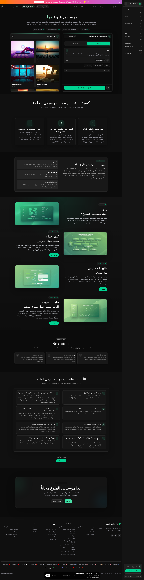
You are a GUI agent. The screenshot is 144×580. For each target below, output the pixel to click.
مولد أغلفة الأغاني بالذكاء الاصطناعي (69, 530)
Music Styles (52, 532)
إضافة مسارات (71, 538)
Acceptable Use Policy (12, 534)
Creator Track (88, 65)
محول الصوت (72, 556)
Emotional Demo (98, 65)
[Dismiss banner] (120, 2)
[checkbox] (104, 60)
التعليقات (54, 537)
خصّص (104, 289)
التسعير (108, 7)
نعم (48, 575)
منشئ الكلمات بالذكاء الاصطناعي (78, 7)
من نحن (35, 527)
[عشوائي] (107, 60)
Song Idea (107, 65)
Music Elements (52, 534)
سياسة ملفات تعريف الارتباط (11, 527)
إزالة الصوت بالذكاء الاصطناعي (67, 545)
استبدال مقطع (71, 536)
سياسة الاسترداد (14, 537)
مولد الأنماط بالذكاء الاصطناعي (95, 7)
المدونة (54, 527)
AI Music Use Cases (51, 529)
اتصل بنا (35, 532)
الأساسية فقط (54, 575)
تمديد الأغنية (72, 533)
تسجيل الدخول (132, 571)
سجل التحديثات (52, 539)
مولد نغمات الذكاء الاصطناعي (68, 554)
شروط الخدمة (14, 532)
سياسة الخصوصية (14, 529)
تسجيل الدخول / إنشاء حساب (13, 7)
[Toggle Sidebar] (126, 3)
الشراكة (114, 7)
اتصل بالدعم (60, 461)
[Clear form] (108, 88)
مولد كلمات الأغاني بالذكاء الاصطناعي (69, 548)
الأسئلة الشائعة (90, 532)
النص (107, 50)
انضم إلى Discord (41, 7)
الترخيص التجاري (90, 534)
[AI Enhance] (67, 50)
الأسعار (92, 529)
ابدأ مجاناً (55, 255)
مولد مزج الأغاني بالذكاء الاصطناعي (69, 541)
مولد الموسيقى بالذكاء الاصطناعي (86, 527)
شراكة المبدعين (33, 529)
